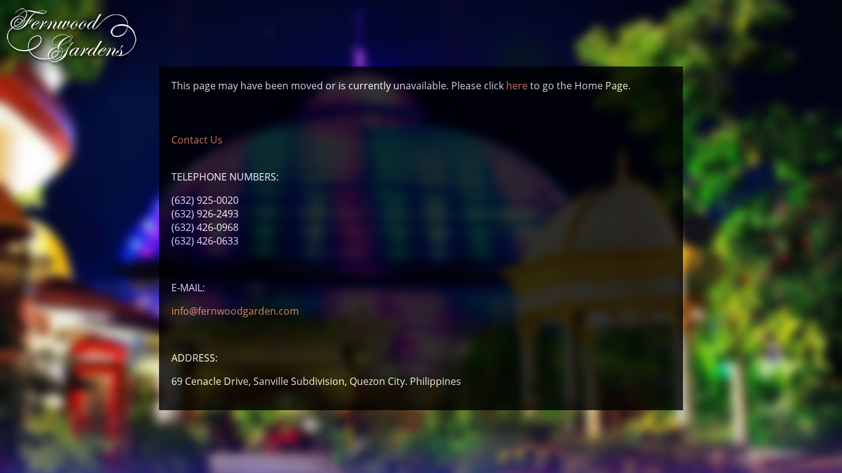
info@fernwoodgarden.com (235, 311)
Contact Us (197, 140)
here (517, 85)
